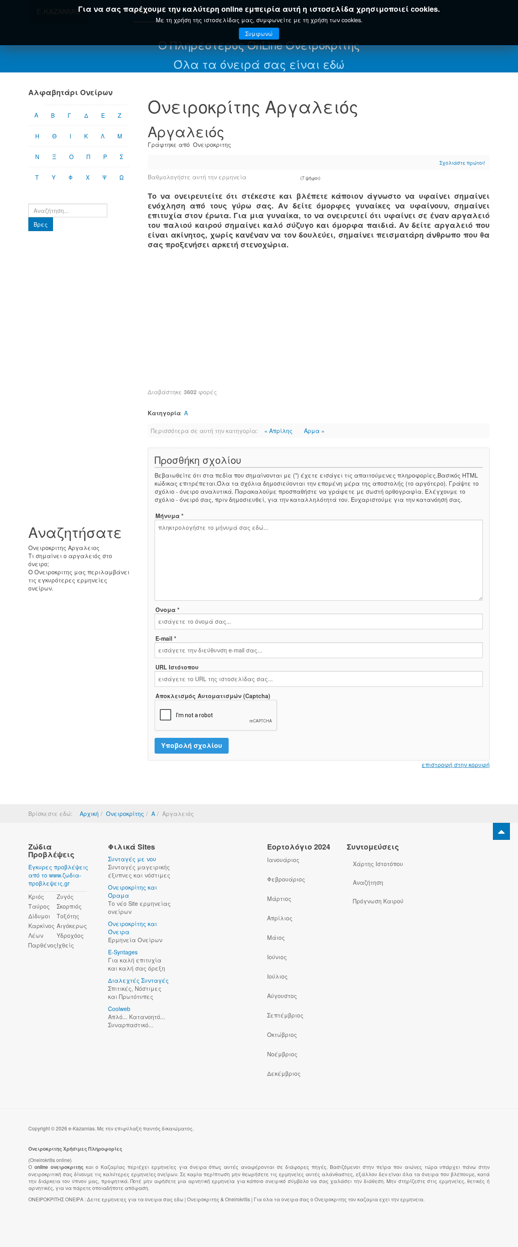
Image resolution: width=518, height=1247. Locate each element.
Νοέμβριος (282, 1054)
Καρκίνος (41, 926)
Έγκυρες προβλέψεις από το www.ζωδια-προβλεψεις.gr (58, 875)
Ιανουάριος (283, 860)
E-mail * (165, 638)
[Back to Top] (501, 831)
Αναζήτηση (368, 882)
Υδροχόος (70, 935)
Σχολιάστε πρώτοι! (462, 162)
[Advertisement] (319, 323)
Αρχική (89, 813)
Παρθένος (42, 945)
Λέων (35, 935)
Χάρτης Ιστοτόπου (378, 864)
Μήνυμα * (169, 516)
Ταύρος (39, 906)
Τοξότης (68, 916)
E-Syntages (123, 952)
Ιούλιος (277, 976)
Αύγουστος (282, 996)
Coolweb (119, 1009)
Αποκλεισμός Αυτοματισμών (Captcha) (212, 696)
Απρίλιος (280, 918)
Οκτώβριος (282, 1034)
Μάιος (276, 937)
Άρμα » (314, 431)
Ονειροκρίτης (125, 813)
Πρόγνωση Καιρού (378, 901)
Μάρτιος (279, 898)
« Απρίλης (279, 431)
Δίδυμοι (39, 916)
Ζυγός (65, 896)
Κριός (36, 896)
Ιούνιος (277, 957)
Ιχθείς (65, 945)
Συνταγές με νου (132, 859)
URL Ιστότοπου (177, 667)
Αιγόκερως (72, 926)
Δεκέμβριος (284, 1073)
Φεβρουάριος (286, 879)
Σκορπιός (69, 906)
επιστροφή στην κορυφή (456, 765)
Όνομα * (167, 609)
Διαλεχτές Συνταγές (138, 980)
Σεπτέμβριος (285, 1015)
